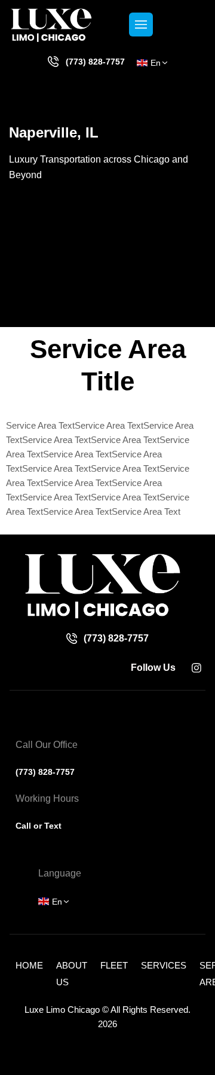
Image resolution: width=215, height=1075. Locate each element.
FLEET (114, 965)
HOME (29, 965)
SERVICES (163, 965)
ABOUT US (71, 973)
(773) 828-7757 (95, 61)
